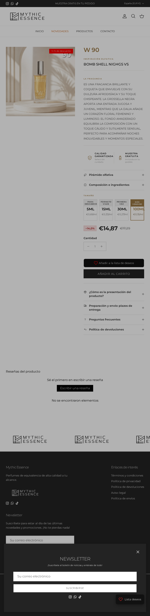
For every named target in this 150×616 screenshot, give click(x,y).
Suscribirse (75, 588)
